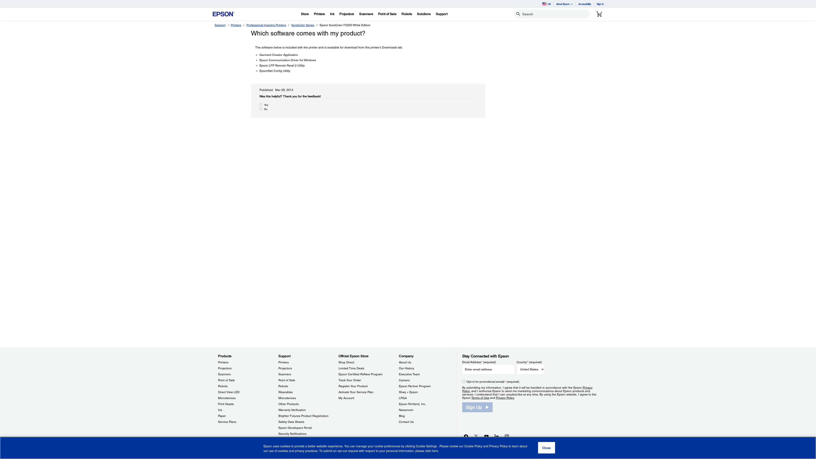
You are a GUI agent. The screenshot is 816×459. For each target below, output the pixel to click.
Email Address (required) (479, 362)
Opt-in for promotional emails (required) (492, 381)
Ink (220, 410)
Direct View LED (228, 392)
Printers (236, 25)
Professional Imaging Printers (266, 25)
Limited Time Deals (351, 368)
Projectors (225, 368)
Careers (404, 380)
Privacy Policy (505, 398)
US (549, 4)
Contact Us (406, 422)
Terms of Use (480, 398)
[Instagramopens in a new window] (507, 436)
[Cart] (599, 14)
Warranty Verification (292, 410)
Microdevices (227, 398)
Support (220, 25)
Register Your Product (353, 386)
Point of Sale (226, 380)
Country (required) (529, 362)
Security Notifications (292, 433)
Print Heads (226, 404)
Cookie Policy (473, 446)
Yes (266, 104)
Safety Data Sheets (291, 422)
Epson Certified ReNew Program (360, 374)
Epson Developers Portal (295, 427)
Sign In (600, 4)
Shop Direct (346, 362)
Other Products (288, 404)
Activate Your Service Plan (356, 392)
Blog (402, 416)
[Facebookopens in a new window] (466, 436)
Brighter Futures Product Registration (303, 416)
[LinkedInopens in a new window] (496, 436)
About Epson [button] (563, 4)
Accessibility (584, 4)
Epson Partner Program (415, 386)
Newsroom (406, 410)
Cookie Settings (427, 446)
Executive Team (409, 374)
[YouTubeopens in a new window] (486, 436)
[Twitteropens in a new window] (476, 436)
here (435, 451)
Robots (223, 386)
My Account (346, 398)
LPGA (403, 398)
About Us (405, 362)
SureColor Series (302, 25)
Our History (406, 368)
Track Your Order (350, 380)
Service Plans (227, 422)
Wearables (285, 392)
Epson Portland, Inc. (412, 404)
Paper (222, 416)
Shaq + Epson (408, 392)
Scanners (224, 374)
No (266, 109)
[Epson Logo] (223, 14)
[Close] (546, 448)
